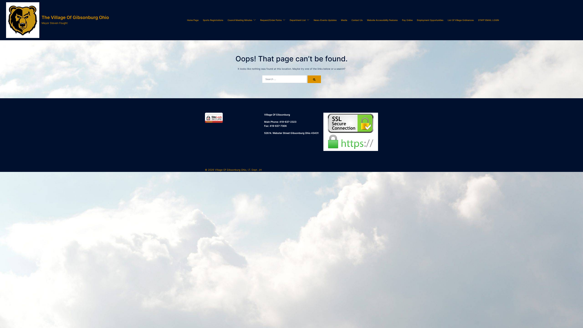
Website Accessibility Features (382, 20)
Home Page (193, 20)
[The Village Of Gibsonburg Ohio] (22, 20)
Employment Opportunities (430, 20)
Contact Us (357, 20)
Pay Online (407, 20)
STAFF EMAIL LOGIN (488, 20)
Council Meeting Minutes (240, 20)
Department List (298, 20)
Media (344, 20)
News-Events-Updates (325, 20)
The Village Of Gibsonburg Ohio (75, 17)
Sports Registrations (213, 20)
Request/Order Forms (271, 20)
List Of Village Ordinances (461, 20)
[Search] (314, 79)
